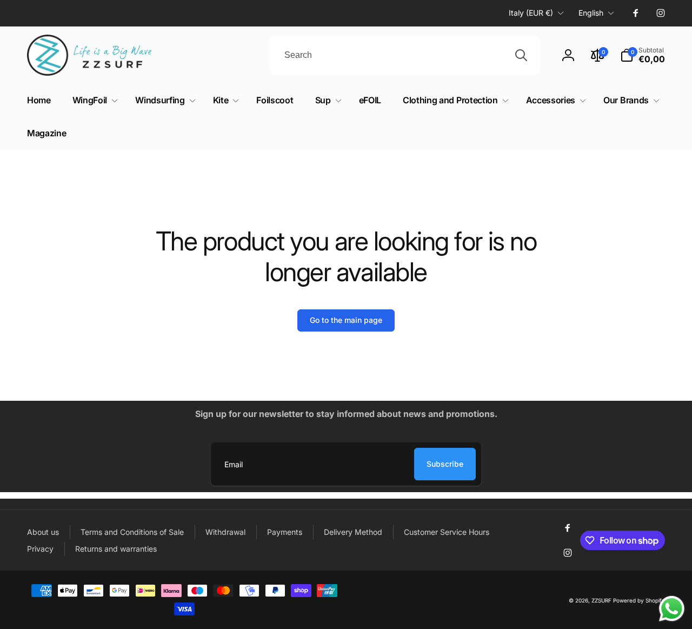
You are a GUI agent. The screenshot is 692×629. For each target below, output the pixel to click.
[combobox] (405, 55)
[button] (93, 100)
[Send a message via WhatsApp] (672, 609)
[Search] (521, 55)
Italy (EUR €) (531, 12)
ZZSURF (601, 600)
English (590, 12)
